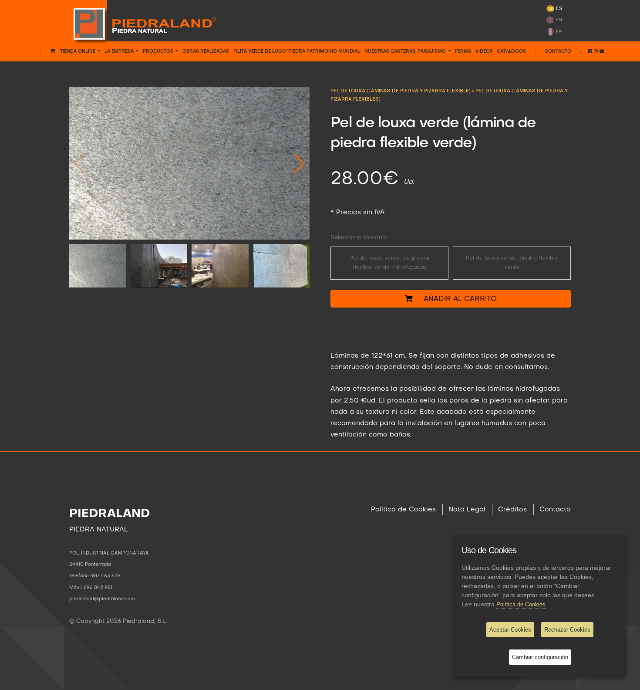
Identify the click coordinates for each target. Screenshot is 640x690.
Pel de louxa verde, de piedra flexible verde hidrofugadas (389, 263)
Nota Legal (466, 510)
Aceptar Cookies (510, 629)
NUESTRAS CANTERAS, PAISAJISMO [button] (405, 51)
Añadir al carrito (455, 299)
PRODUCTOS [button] (159, 51)
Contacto (558, 51)
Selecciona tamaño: (358, 237)
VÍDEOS (484, 51)
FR (558, 31)
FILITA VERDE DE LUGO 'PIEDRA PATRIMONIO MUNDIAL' (296, 51)
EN (558, 20)
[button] (299, 163)
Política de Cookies (403, 510)
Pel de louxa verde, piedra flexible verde (512, 263)
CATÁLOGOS (511, 51)
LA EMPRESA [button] (119, 51)
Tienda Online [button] (76, 51)
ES (558, 9)
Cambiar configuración (540, 657)
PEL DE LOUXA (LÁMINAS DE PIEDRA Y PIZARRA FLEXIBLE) (401, 91)
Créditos (512, 510)
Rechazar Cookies (567, 629)
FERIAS (463, 51)
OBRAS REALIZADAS (205, 51)
